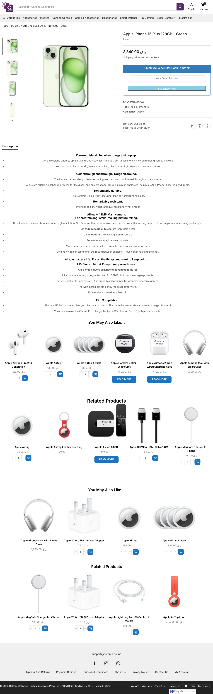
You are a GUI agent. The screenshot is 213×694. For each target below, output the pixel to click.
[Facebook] (192, 126)
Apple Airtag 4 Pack (89, 363)
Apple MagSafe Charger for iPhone (191, 449)
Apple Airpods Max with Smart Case (194, 365)
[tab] (10, 147)
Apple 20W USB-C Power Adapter (84, 540)
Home (5, 25)
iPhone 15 (144, 106)
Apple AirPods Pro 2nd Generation (18, 365)
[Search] (180, 6)
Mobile (14, 25)
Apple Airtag (53, 363)
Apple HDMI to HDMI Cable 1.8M (148, 447)
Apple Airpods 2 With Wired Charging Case (159, 365)
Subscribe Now (167, 88)
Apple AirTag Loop (174, 617)
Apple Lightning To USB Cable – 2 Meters (129, 619)
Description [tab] (10, 146)
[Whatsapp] (207, 126)
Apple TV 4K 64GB (106, 447)
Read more (124, 379)
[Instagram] (199, 126)
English (178, 691)
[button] (204, 6)
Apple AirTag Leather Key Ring (64, 447)
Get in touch (143, 127)
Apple (24, 25)
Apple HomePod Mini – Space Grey (124, 365)
